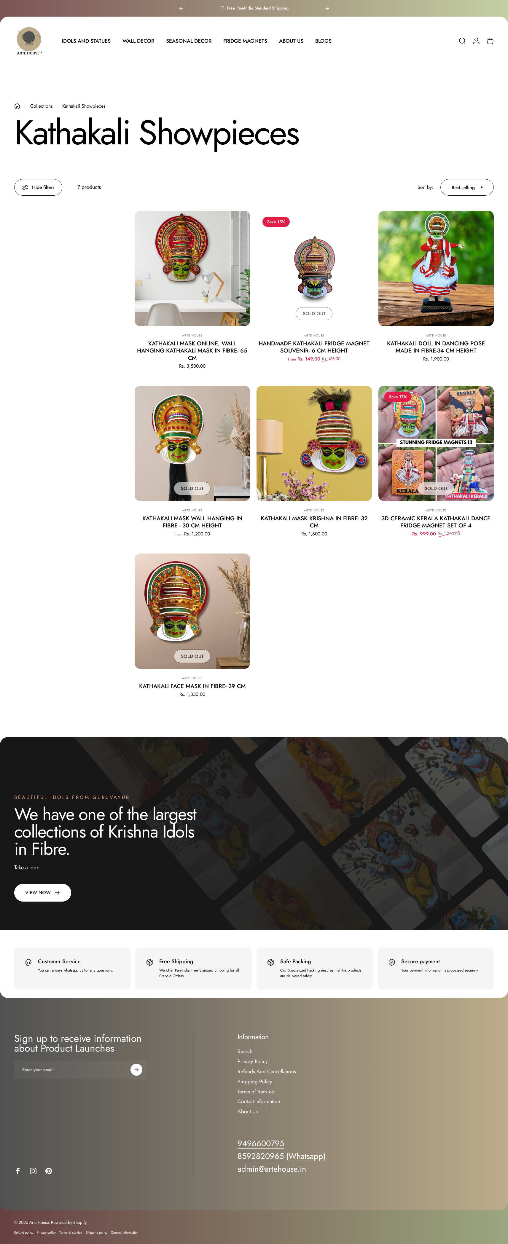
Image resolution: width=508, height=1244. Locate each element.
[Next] (327, 8)
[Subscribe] (136, 1070)
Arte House (192, 335)
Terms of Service (256, 1092)
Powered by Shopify (69, 1222)
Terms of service (70, 1232)
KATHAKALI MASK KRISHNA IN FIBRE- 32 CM (314, 522)
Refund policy (23, 1232)
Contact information (124, 1232)
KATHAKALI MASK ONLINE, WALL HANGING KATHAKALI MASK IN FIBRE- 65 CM (192, 350)
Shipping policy (96, 1232)
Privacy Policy (253, 1061)
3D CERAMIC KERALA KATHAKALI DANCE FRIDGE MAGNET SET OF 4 (436, 522)
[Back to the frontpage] (17, 106)
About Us (248, 1112)
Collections (41, 106)
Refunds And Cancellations (267, 1071)
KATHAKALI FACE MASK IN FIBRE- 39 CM (192, 686)
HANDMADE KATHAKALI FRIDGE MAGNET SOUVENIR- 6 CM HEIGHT (314, 347)
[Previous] (181, 8)
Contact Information (259, 1101)
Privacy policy (46, 1232)
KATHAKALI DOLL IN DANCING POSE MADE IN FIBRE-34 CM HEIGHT (436, 347)
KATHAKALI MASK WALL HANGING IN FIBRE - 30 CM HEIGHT (192, 522)
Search (245, 1051)
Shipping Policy (255, 1082)
